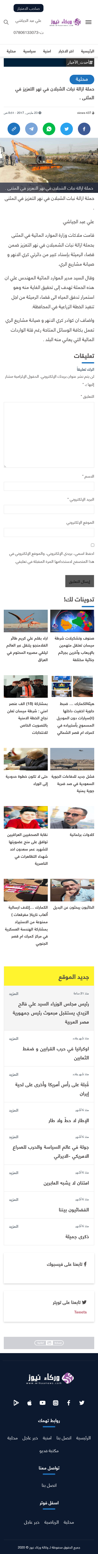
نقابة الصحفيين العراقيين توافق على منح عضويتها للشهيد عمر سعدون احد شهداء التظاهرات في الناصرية (27, 848)
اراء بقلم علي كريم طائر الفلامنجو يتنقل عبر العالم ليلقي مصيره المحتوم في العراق (27, 648)
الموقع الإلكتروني (80, 521)
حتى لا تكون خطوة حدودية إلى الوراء (27, 779)
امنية (47, 1437)
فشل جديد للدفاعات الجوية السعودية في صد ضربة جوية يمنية (73, 783)
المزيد (13, 993)
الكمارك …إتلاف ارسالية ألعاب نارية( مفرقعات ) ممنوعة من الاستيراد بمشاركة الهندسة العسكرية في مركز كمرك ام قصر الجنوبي (26, 925)
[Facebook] (84, 129)
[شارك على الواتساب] (49, 129)
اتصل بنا (64, 1437)
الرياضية (51, 1521)
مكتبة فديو (49, 1450)
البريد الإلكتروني (80, 498)
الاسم (88, 475)
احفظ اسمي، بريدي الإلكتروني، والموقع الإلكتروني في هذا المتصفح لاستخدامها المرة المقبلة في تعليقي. (51, 557)
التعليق (87, 396)
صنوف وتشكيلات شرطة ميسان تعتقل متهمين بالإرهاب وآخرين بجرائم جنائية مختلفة (74, 648)
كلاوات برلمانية (82, 834)
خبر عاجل (30, 1437)
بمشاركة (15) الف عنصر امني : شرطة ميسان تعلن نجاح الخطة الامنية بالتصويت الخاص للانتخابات (27, 718)
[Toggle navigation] (88, 22)
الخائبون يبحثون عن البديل (73, 906)
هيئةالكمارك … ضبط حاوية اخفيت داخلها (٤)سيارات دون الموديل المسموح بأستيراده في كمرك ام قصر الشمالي (75, 718)
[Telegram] (31, 129)
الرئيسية (83, 1437)
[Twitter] (66, 129)
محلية (82, 78)
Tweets (80, 1311)
